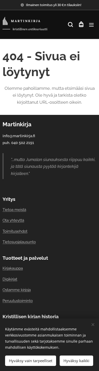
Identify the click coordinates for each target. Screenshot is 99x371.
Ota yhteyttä (13, 220)
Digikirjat (10, 279)
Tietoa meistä (14, 209)
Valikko (91, 25)
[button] (70, 24)
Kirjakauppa (13, 268)
